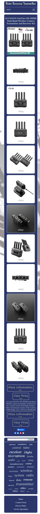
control (16, 447)
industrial (11, 485)
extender (30, 488)
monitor (11, 467)
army (18, 461)
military (15, 491)
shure (24, 461)
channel (30, 467)
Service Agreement (21, 509)
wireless (26, 471)
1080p (30, 460)
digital (22, 491)
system (19, 475)
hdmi (26, 447)
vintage (10, 489)
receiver (15, 452)
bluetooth (11, 480)
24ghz (28, 452)
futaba (30, 456)
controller (21, 467)
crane (29, 463)
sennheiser (22, 444)
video (23, 488)
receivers (13, 471)
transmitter (25, 484)
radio (30, 475)
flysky (18, 480)
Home (21, 499)
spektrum (12, 444)
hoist (28, 491)
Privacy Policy (20, 506)
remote (28, 479)
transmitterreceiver (16, 464)
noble (31, 444)
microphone (16, 456)
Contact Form (20, 502)
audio (11, 460)
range (16, 489)
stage (10, 476)
